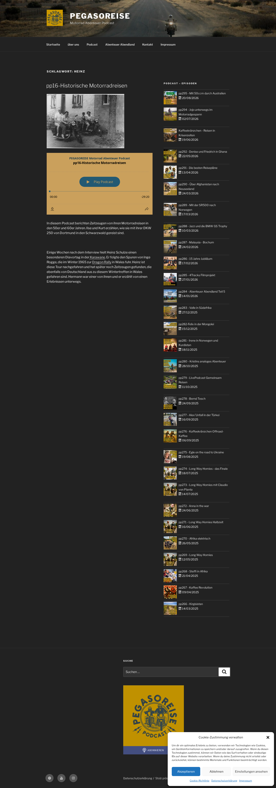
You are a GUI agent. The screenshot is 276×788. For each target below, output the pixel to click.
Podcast (92, 44)
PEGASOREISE (100, 16)
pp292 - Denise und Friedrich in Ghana (203, 151)
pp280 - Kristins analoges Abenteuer (202, 361)
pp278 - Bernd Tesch (192, 398)
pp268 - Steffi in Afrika (193, 571)
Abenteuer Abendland (120, 44)
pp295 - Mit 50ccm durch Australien (202, 93)
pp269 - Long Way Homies (196, 555)
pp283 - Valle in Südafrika (195, 307)
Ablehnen (216, 771)
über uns (73, 44)
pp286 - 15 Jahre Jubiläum (195, 258)
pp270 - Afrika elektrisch (194, 538)
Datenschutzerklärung (224, 780)
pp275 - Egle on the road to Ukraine (201, 452)
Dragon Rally (101, 262)
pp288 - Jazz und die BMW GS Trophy (203, 226)
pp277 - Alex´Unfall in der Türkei (199, 415)
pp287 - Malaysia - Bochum (196, 242)
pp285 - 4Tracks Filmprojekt (197, 275)
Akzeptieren (186, 771)
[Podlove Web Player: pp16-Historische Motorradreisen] (100, 184)
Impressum (245, 780)
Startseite (53, 44)
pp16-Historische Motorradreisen (86, 85)
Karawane (97, 257)
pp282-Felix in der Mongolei (196, 324)
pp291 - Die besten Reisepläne (198, 167)
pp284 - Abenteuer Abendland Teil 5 (202, 291)
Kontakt (147, 44)
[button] (268, 737)
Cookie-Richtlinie (199, 780)
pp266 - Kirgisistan (191, 604)
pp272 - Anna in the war (194, 506)
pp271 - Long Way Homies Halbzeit (201, 522)
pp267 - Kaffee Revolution (195, 587)
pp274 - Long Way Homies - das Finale (203, 468)
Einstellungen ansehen (251, 771)
